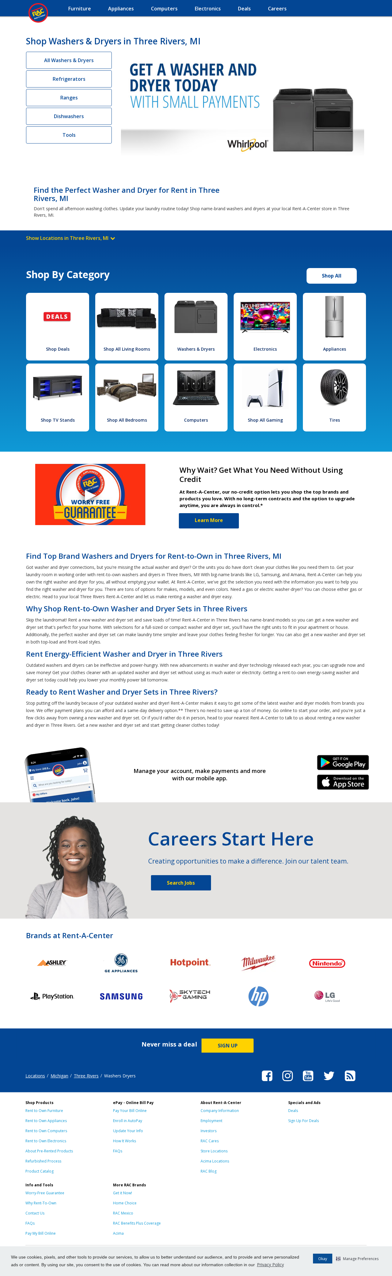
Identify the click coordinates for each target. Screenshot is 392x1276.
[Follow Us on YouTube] (308, 1082)
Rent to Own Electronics (45, 1141)
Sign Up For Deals (303, 1120)
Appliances (334, 349)
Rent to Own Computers (46, 1130)
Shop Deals (58, 349)
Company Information (220, 1110)
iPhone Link (343, 784)
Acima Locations (215, 1161)
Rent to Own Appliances (46, 1120)
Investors (209, 1130)
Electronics (265, 349)
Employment (211, 1120)
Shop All (331, 275)
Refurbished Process (43, 1161)
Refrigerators (69, 79)
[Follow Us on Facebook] (267, 1082)
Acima (118, 1233)
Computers (196, 420)
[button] (357, 1258)
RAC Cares (210, 1141)
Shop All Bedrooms (127, 420)
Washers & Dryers (196, 349)
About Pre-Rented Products (49, 1151)
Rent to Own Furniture (44, 1110)
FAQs (117, 1151)
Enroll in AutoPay (127, 1120)
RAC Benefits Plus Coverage (137, 1223)
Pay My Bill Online (40, 1233)
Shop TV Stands (58, 420)
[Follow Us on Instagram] (287, 1082)
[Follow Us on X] (329, 1082)
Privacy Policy (270, 1264)
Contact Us (34, 1213)
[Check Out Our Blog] (350, 1082)
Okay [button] (322, 1258)
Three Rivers (86, 1076)
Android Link (343, 764)
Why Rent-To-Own (40, 1203)
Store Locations (214, 1151)
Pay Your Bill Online (130, 1110)
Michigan (59, 1076)
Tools (69, 135)
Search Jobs (181, 882)
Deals (293, 1110)
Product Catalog (39, 1171)
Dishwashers (69, 116)
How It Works (124, 1141)
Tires (334, 420)
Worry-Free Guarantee (44, 1193)
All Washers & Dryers (69, 60)
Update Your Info (128, 1130)
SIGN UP (228, 1045)
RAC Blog (209, 1171)
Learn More (209, 520)
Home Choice (125, 1203)
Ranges (69, 97)
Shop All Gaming (265, 420)
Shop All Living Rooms (127, 349)
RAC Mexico (123, 1213)
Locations (35, 1076)
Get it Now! (122, 1193)
